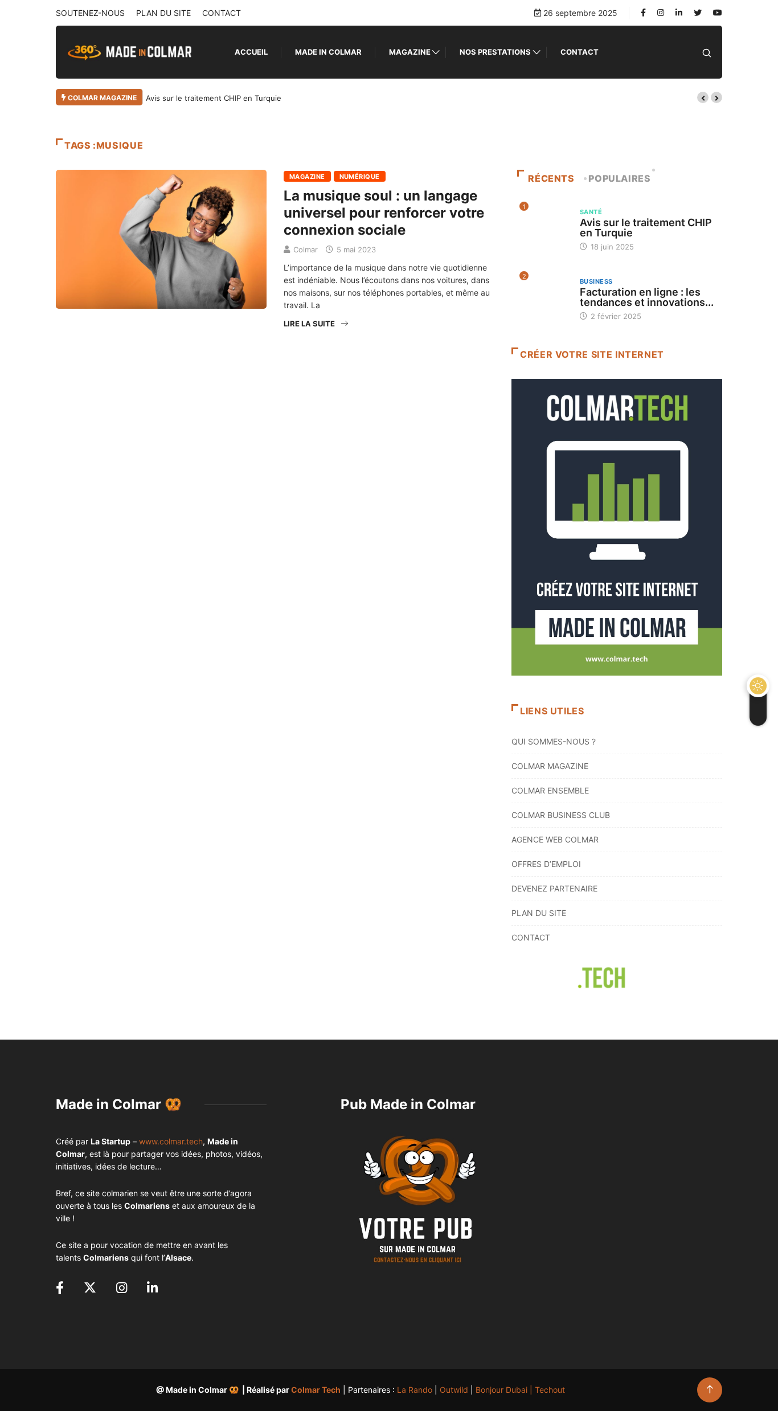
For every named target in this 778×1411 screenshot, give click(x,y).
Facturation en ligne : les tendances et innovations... (647, 297)
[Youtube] (717, 13)
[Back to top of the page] (710, 1389)
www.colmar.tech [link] (171, 1141)
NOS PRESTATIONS (495, 51)
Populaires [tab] (619, 178)
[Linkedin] (678, 13)
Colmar (305, 249)
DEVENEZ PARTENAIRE (554, 888)
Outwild (454, 1389)
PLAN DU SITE (163, 13)
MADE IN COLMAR (328, 51)
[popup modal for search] (707, 52)
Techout (550, 1389)
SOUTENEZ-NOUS (90, 13)
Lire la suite (309, 323)
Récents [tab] (551, 178)
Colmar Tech (316, 1389)
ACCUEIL (251, 51)
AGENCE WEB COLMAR (555, 839)
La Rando (414, 1389)
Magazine (410, 51)
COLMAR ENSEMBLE (550, 790)
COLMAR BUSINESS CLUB (560, 815)
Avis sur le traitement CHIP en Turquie (213, 98)
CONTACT (221, 13)
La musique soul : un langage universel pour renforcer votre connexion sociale (384, 212)
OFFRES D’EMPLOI (546, 864)
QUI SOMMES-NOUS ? (553, 741)
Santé (591, 212)
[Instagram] (660, 13)
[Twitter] (698, 13)
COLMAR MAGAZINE (549, 766)
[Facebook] (643, 13)
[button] (703, 97)
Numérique (359, 177)
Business (596, 281)
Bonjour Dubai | (505, 1389)
